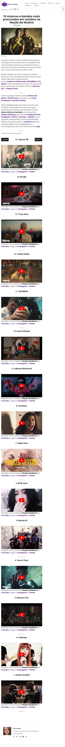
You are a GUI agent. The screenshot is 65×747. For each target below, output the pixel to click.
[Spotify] (23, 737)
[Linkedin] (17, 9)
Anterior (5, 139)
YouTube (22, 117)
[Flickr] (14, 737)
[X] (26, 737)
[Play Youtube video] (21, 156)
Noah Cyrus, (13, 98)
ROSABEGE (31, 81)
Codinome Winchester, (17, 81)
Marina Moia (17, 25)
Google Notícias (33, 114)
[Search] (63, 9)
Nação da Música (8, 114)
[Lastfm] (20, 737)
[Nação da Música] (9, 4)
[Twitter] (10, 9)
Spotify (31, 117)
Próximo (37, 139)
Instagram (6, 117)
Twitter (14, 117)
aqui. (38, 126)
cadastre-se (28, 122)
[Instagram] (13, 9)
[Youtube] (15, 9)
